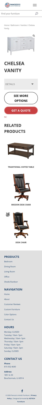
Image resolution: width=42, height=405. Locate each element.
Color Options (10, 314)
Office (6, 276)
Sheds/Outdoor (11, 282)
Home (6, 25)
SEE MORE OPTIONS (21, 98)
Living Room (9, 271)
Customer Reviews (12, 304)
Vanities (24, 25)
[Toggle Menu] (35, 5)
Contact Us (9, 319)
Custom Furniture (12, 309)
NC (5, 117)
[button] (34, 36)
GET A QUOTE (21, 110)
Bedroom (8, 261)
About (7, 299)
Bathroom (15, 25)
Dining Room (10, 266)
